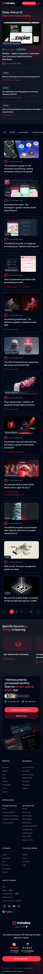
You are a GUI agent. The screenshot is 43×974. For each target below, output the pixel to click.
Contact (5, 872)
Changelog (26, 785)
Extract (4, 771)
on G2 (16, 951)
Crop (4, 774)
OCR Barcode (27, 829)
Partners (5, 865)
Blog (3, 887)
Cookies (19, 968)
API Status (26, 781)
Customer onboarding (10, 816)
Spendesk (26, 862)
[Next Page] (38, 611)
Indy (24, 865)
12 (31, 611)
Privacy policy (6, 968)
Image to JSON (27, 840)
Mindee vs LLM (7, 897)
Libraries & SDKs (28, 774)
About (4, 855)
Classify (5, 781)
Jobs (3, 862)
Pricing (4, 788)
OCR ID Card (26, 823)
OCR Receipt (26, 816)
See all (4, 809)
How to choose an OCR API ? (12, 901)
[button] (39, 3)
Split (3, 778)
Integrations (6, 785)
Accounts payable (8, 812)
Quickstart (26, 771)
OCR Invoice (26, 812)
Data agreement (28, 968)
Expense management (10, 819)
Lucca (25, 858)
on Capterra (29, 951)
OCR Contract (27, 833)
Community (6, 869)
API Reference (27, 778)
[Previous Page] (4, 611)
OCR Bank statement (29, 826)
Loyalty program (8, 823)
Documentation (27, 767)
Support (5, 792)
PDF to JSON (26, 836)
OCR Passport (27, 819)
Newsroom (6, 858)
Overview (5, 767)
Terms (13, 968)
